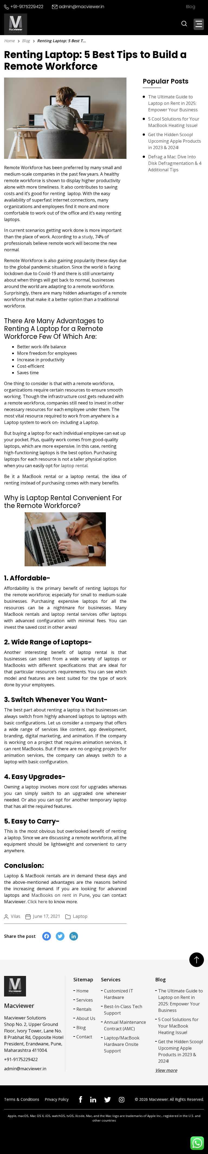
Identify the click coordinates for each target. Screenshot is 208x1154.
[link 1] (93, 1099)
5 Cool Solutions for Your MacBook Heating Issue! (173, 122)
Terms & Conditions (21, 1099)
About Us (85, 1018)
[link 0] (80, 1099)
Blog (190, 7)
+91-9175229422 (26, 7)
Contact (84, 1037)
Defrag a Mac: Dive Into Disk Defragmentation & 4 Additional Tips (174, 163)
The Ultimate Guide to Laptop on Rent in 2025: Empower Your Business (173, 103)
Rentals (84, 1009)
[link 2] (107, 1099)
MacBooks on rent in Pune (60, 895)
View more (166, 1070)
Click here (37, 902)
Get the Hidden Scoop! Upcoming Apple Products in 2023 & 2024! (174, 141)
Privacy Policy (57, 1099)
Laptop (80, 916)
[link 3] (121, 1099)
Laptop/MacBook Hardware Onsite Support (121, 1044)
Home (9, 40)
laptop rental (74, 466)
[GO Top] (196, 959)
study (87, 237)
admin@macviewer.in (81, 7)
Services (84, 1000)
